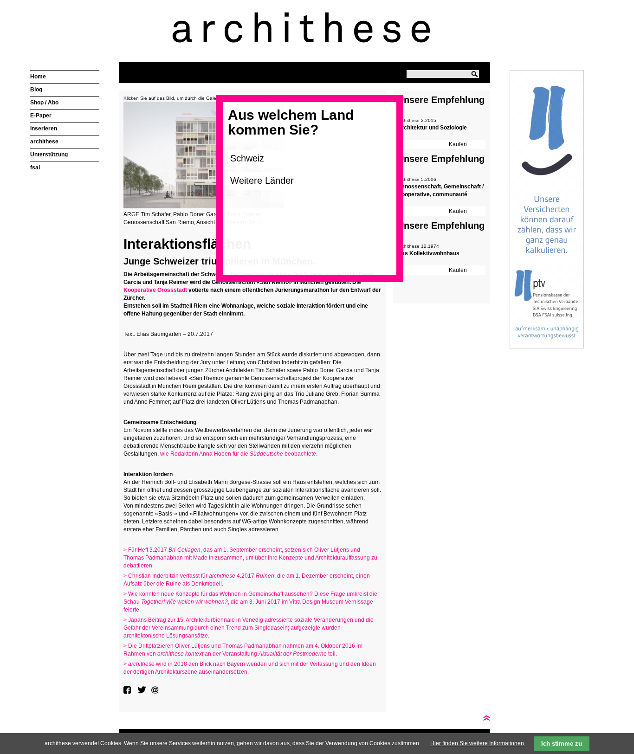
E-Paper (41, 115)
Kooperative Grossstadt (155, 290)
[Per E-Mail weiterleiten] (156, 690)
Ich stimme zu (561, 743)
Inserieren (43, 128)
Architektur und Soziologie (432, 127)
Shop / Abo (44, 102)
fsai (35, 167)
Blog (36, 89)
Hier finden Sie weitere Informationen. (477, 743)
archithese (44, 141)
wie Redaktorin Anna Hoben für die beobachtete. (238, 454)
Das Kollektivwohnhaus (428, 253)
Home (38, 76)
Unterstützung (49, 154)
